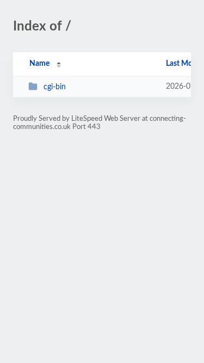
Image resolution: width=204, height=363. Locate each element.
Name (39, 63)
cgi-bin (55, 87)
